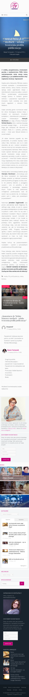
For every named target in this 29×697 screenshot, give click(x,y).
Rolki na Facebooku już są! (16, 559)
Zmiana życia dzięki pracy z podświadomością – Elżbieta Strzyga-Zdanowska (17, 551)
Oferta (20, 690)
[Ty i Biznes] (14, 6)
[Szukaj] (22, 584)
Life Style (13, 668)
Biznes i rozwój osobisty (14, 687)
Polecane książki (14, 54)
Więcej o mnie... (12, 428)
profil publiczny (14, 276)
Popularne (8, 519)
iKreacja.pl (19, 694)
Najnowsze (21, 519)
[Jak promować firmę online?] (14, 506)
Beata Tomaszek (13, 350)
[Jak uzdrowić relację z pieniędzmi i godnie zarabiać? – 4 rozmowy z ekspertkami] (14, 479)
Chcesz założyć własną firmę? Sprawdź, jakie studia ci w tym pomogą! (17, 534)
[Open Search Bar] (26, 15)
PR (9, 276)
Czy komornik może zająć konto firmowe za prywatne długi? (17, 525)
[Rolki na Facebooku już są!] (5, 563)
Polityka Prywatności (20, 693)
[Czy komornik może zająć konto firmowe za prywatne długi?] (5, 526)
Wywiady (9, 690)
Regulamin (9, 694)
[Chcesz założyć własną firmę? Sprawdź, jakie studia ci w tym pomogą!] (5, 534)
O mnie (5, 687)
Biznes (12, 652)
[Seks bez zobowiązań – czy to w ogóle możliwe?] (5, 544)
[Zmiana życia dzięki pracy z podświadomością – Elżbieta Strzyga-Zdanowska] (5, 551)
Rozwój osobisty (15, 674)
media (6, 276)
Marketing (23, 687)
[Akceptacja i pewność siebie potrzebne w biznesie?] (14, 493)
